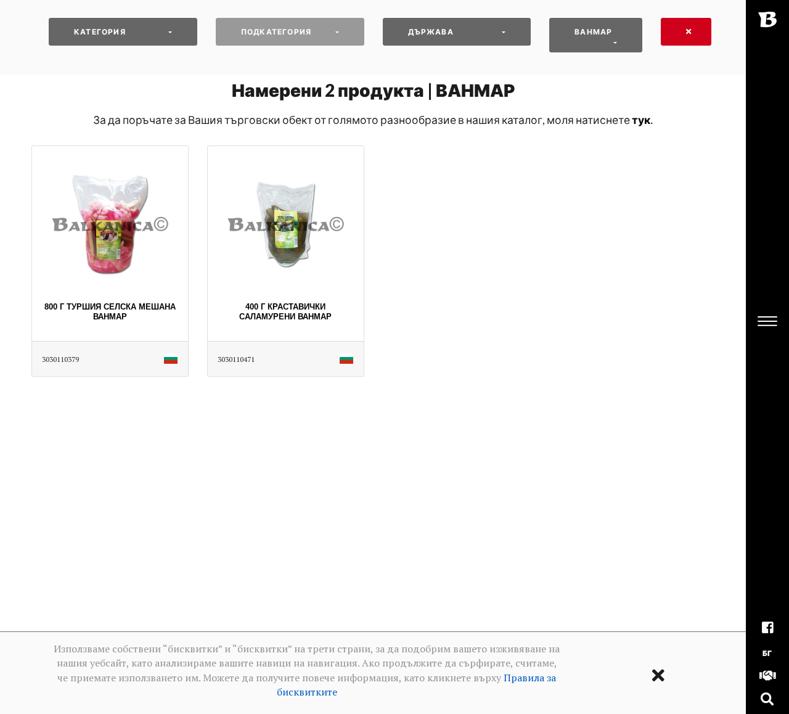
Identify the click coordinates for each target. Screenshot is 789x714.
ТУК (641, 119)
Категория (100, 31)
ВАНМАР (593, 31)
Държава (431, 31)
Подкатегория (276, 31)
